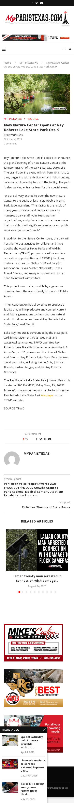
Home (7, 62)
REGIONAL (33, 119)
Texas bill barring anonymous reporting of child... (32, 789)
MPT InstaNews (29, 62)
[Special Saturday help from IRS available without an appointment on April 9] (10, 740)
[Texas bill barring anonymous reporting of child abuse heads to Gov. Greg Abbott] (10, 787)
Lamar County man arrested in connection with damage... (37, 578)
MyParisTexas (14, 135)
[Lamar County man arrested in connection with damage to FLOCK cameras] (37, 550)
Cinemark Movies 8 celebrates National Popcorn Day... (33, 766)
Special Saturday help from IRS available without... (32, 742)
